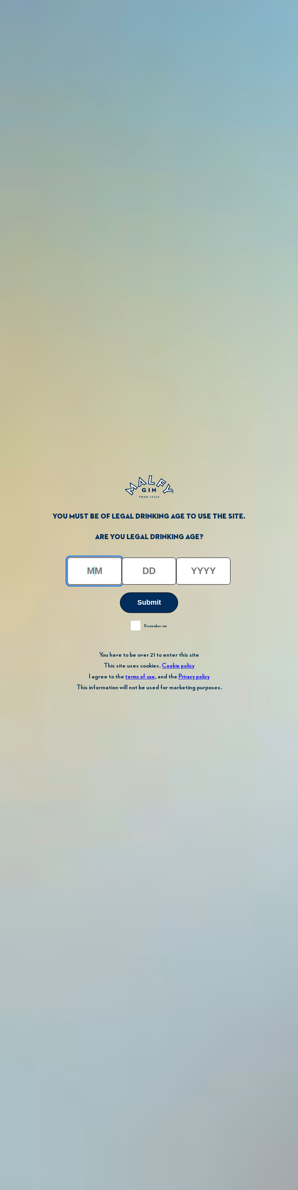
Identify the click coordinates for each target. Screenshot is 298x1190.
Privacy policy (194, 676)
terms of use (140, 676)
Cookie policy (178, 665)
